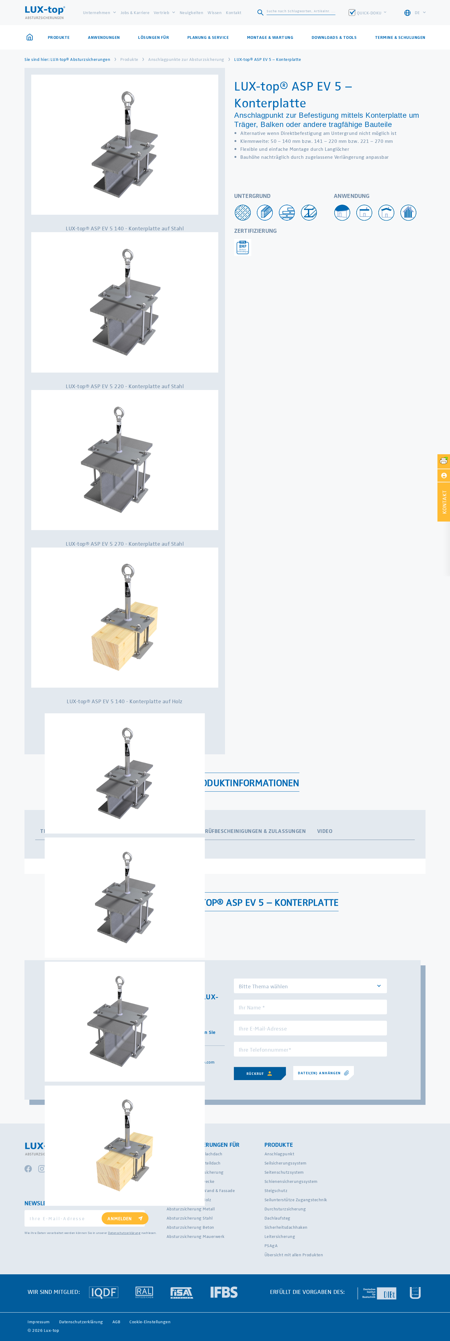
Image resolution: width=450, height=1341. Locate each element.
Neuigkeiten (192, 12)
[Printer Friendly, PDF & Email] (444, 461)
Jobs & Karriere (135, 12)
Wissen (215, 12)
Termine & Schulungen (400, 37)
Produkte (129, 59)
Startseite (31, 37)
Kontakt (234, 12)
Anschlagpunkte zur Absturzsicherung (186, 59)
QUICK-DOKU (370, 13)
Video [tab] (325, 831)
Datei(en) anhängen (319, 1073)
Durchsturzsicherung (285, 1209)
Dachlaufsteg (277, 1218)
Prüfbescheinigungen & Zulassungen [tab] (254, 831)
